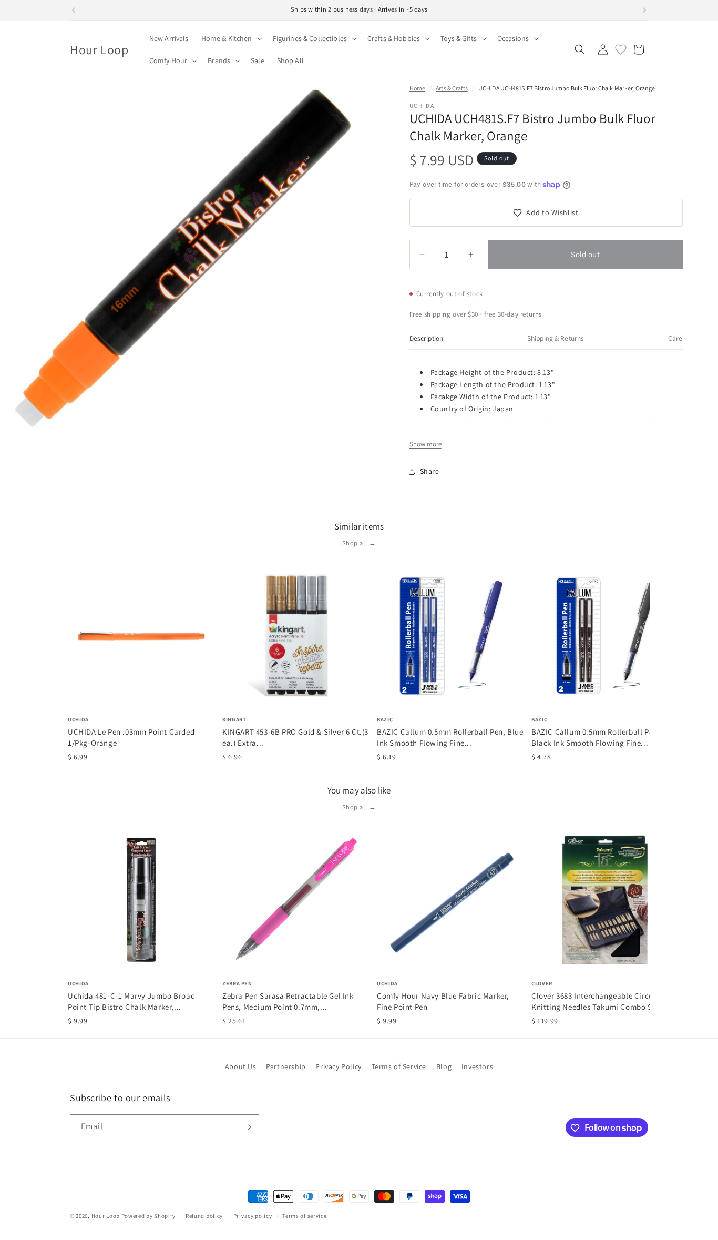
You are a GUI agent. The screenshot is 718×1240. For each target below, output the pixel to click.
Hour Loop (105, 1215)
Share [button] (429, 471)
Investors (477, 1066)
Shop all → (359, 542)
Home (417, 88)
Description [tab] (426, 338)
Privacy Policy (338, 1066)
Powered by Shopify (148, 1215)
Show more (425, 444)
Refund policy (204, 1215)
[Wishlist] (620, 49)
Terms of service (304, 1215)
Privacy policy (252, 1215)
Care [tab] (675, 338)
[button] (230, 38)
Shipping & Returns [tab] (555, 338)
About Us (241, 1066)
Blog (444, 1066)
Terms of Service (399, 1066)
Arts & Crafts (452, 88)
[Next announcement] (644, 10)
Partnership (286, 1066)
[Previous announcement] (73, 10)
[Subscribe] (247, 1127)
